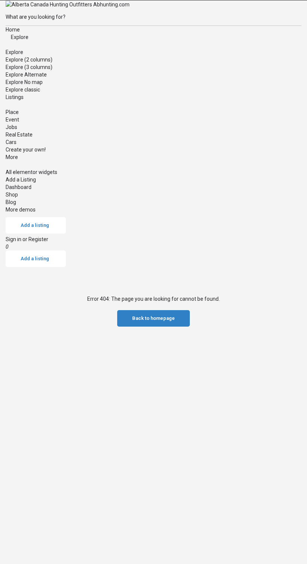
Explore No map (24, 82)
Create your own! (26, 150)
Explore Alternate (26, 75)
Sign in (14, 239)
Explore (19, 37)
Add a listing (35, 225)
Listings (15, 97)
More (12, 157)
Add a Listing (21, 180)
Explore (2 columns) (29, 60)
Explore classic (23, 90)
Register (38, 239)
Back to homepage (153, 318)
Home (13, 30)
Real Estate (19, 135)
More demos (21, 210)
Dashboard (18, 187)
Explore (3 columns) (29, 67)
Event (12, 120)
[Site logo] (68, 4)
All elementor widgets (31, 172)
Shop (12, 195)
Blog (11, 202)
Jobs (11, 127)
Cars (11, 142)
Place (12, 112)
